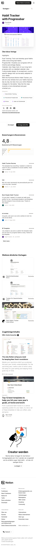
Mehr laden (6, 241)
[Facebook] (10, 108)
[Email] (14, 108)
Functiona (8, 22)
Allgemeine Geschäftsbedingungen (11, 112)
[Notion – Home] (18, 482)
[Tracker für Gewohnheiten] (18, 288)
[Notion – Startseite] (2, 2)
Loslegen (18, 466)
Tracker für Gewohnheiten (14, 298)
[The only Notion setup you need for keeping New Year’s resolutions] (18, 346)
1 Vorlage (7, 24)
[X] (3, 108)
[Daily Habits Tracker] (18, 310)
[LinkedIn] (7, 108)
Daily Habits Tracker (12, 320)
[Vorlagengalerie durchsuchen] (32, 8)
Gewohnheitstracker (12, 276)
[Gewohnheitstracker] (18, 266)
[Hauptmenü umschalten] (34, 3)
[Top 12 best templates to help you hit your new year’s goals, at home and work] (18, 384)
